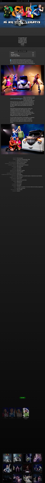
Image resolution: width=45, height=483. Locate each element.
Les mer (22, 45)
